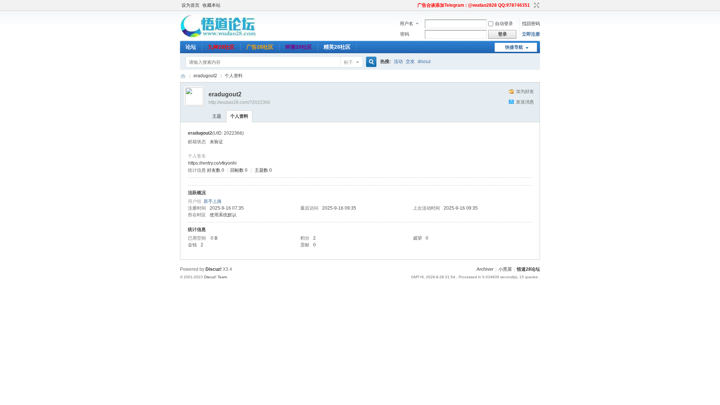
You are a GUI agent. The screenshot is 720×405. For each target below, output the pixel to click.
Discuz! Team (215, 277)
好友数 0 (215, 170)
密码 (404, 34)
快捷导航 (514, 47)
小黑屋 (505, 269)
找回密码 (531, 23)
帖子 (348, 62)
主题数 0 (263, 170)
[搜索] (370, 62)
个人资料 (239, 116)
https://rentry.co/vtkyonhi (212, 163)
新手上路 (213, 201)
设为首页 (191, 5)
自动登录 (504, 23)
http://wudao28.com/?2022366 (239, 102)
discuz (424, 61)
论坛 (191, 47)
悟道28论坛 (183, 75)
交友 (410, 61)
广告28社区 (259, 47)
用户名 (406, 23)
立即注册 (531, 34)
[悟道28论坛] (218, 35)
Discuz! (214, 269)
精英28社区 (337, 47)
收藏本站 (211, 5)
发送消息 (525, 102)
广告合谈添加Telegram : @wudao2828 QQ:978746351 (473, 5)
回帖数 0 (239, 170)
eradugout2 (205, 75)
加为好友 (525, 91)
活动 (398, 61)
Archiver (485, 269)
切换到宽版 (535, 5)
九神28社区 (221, 47)
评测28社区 (298, 47)
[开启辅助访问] (414, 5)
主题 (216, 116)
